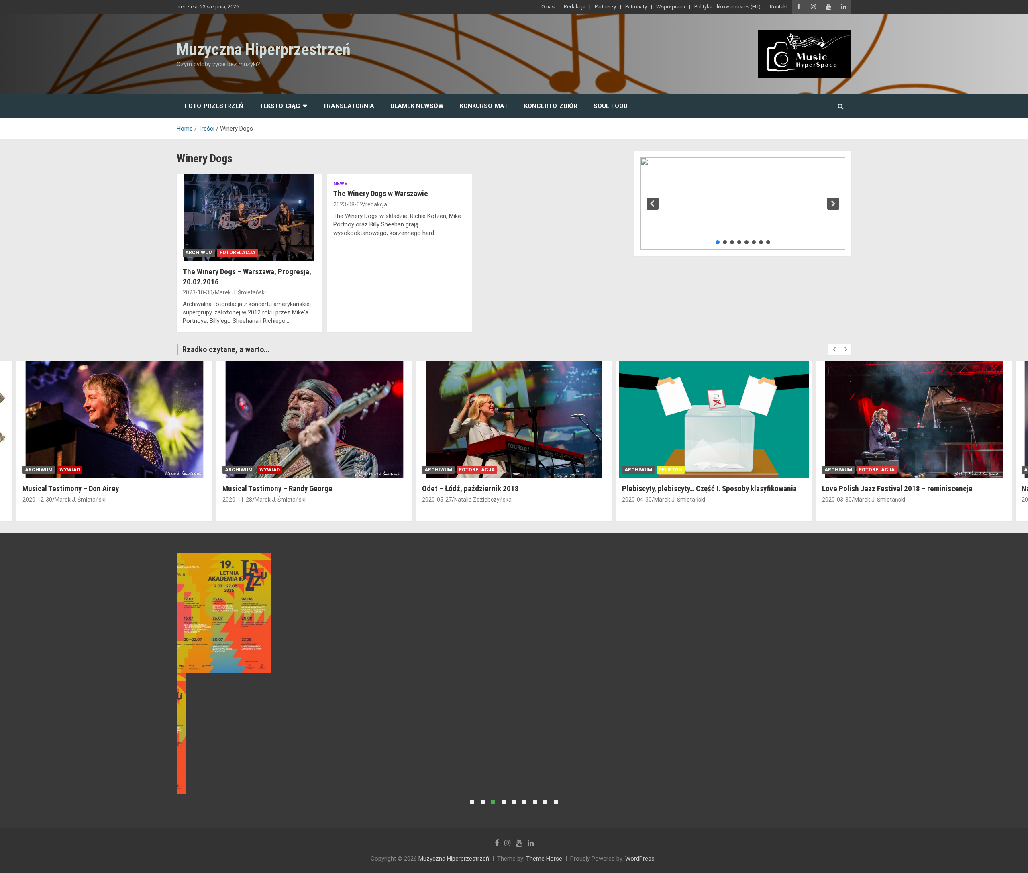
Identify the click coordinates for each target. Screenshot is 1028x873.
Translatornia (348, 106)
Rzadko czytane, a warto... (226, 349)
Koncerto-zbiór (550, 106)
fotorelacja (237, 252)
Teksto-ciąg (279, 106)
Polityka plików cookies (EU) (727, 7)
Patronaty (636, 7)
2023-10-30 (197, 292)
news (340, 183)
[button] (653, 204)
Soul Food (611, 106)
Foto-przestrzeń (214, 106)
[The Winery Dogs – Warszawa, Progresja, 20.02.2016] (249, 217)
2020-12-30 (37, 499)
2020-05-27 (437, 499)
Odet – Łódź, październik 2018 (470, 488)
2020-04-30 (637, 499)
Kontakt (779, 7)
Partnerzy (605, 7)
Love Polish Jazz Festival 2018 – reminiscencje (897, 488)
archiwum (199, 252)
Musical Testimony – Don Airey (70, 488)
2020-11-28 (237, 499)
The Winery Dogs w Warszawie (380, 193)
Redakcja (574, 7)
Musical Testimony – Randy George (277, 488)
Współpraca (670, 7)
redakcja (376, 204)
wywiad (69, 470)
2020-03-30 (837, 499)
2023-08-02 (348, 204)
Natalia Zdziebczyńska (483, 499)
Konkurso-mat (484, 106)
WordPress (640, 858)
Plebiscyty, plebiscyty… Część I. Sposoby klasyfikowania (709, 488)
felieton (670, 470)
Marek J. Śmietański (240, 292)
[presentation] (834, 349)
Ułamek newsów (417, 106)
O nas (548, 7)
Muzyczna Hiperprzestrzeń (264, 49)
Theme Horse (544, 858)
